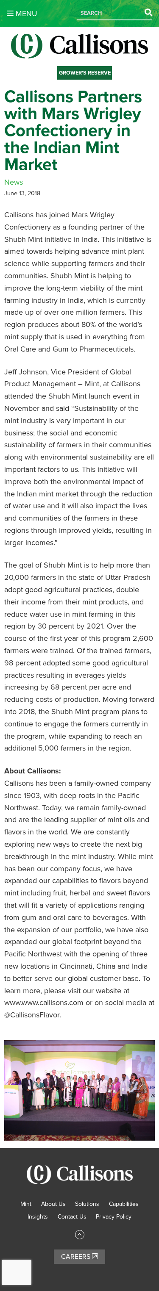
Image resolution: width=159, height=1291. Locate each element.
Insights (38, 1216)
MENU (25, 13)
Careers (76, 1256)
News (13, 182)
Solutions (87, 1204)
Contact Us (72, 1216)
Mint (25, 1204)
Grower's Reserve (85, 72)
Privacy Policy (113, 1216)
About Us (53, 1204)
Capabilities (124, 1204)
